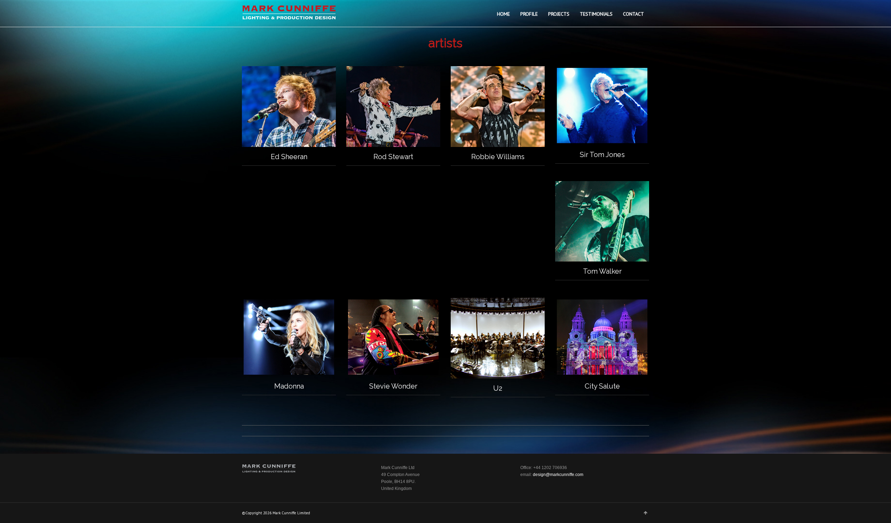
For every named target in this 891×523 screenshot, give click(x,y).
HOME (503, 14)
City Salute (602, 386)
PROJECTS (558, 14)
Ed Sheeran (289, 157)
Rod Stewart (393, 157)
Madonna (289, 386)
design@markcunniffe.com (558, 474)
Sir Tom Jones (602, 154)
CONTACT (633, 14)
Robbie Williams (498, 157)
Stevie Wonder (393, 386)
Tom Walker (602, 271)
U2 (497, 388)
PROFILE (529, 14)
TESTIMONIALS (596, 14)
